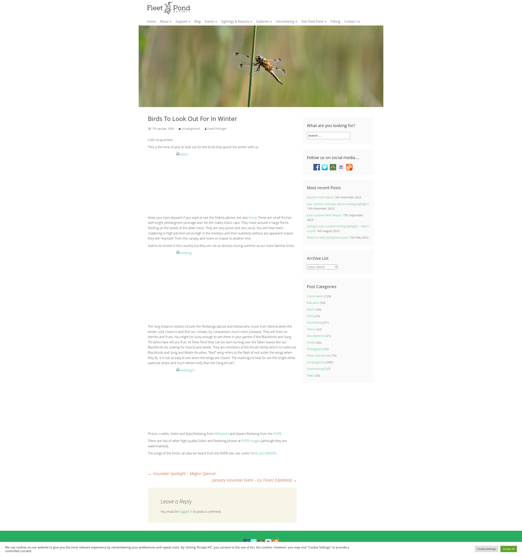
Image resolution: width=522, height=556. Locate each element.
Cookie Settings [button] (486, 549)
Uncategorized (190, 128)
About (164, 21)
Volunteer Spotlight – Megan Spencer (182, 473)
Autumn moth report (320, 197)
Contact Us (352, 21)
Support (182, 21)
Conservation (315, 296)
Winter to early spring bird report (327, 237)
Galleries (263, 21)
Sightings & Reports (235, 21)
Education (313, 303)
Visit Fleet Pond (312, 21)
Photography (315, 349)
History (311, 329)
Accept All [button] (508, 549)
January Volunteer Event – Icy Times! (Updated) (254, 480)
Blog (197, 21)
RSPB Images (250, 441)
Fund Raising (315, 322)
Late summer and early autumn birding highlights (338, 204)
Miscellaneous (316, 336)
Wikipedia (222, 433)
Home (151, 21)
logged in (186, 511)
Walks (310, 375)
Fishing (335, 21)
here (252, 217)
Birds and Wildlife (263, 453)
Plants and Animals (319, 355)
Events (210, 21)
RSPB (277, 433)
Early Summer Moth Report (324, 215)
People (311, 342)
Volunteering (285, 21)
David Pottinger (217, 128)
